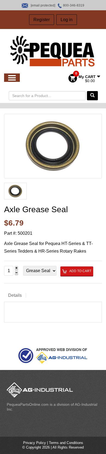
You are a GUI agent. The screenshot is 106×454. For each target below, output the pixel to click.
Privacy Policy (34, 443)
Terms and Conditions (66, 443)
